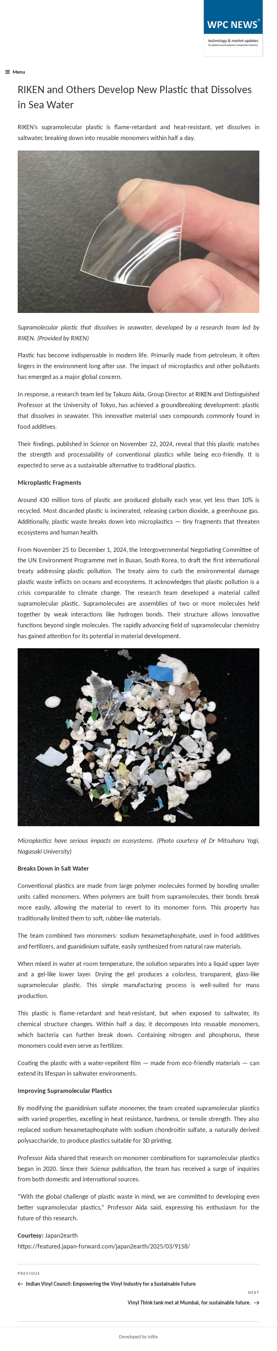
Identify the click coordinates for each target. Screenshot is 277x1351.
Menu (19, 72)
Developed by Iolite (138, 1337)
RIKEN (203, 394)
